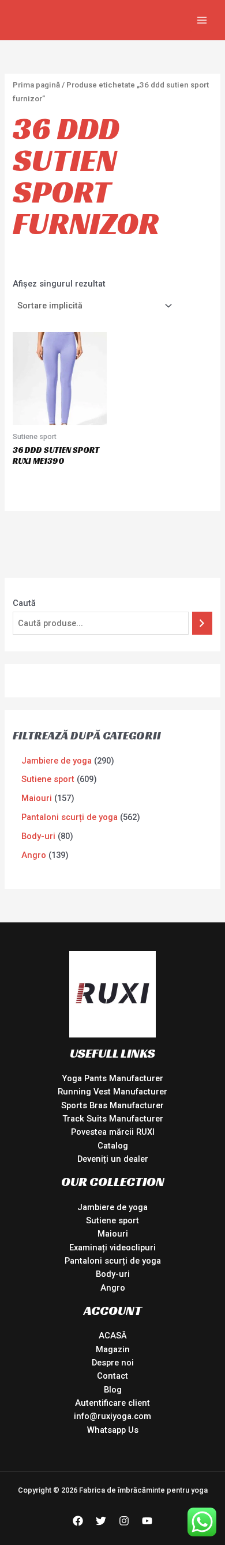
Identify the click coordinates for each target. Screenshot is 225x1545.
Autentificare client (112, 1403)
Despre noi (113, 1362)
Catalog (112, 1145)
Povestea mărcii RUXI (113, 1132)
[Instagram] (124, 1521)
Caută (24, 603)
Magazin (113, 1349)
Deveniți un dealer (112, 1159)
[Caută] (202, 623)
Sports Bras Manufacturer (112, 1105)
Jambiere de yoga (112, 1207)
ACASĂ (113, 1335)
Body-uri (113, 1274)
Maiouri (112, 1234)
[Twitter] (101, 1521)
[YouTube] (147, 1521)
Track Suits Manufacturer (112, 1118)
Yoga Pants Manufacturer (112, 1078)
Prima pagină (36, 85)
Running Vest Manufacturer (112, 1091)
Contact (112, 1376)
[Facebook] (78, 1521)
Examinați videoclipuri (112, 1247)
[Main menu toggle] (201, 20)
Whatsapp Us (112, 1430)
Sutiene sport (112, 1220)
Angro (112, 1288)
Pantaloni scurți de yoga (113, 1261)
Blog (113, 1389)
